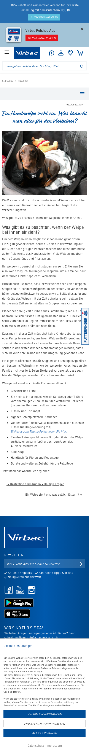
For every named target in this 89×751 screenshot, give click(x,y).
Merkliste (70, 53)
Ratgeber (23, 80)
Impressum (54, 745)
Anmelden (61, 53)
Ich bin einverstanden (44, 714)
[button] (51, 53)
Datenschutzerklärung (62, 702)
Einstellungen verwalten (44, 723)
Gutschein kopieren (44, 17)
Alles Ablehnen (44, 733)
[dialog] (44, 694)
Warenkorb (80, 51)
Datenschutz (35, 745)
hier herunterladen (42, 38)
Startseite (7, 80)
